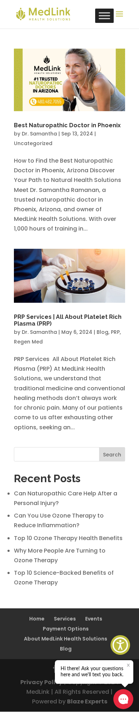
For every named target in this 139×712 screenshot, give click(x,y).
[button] (120, 645)
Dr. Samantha (39, 133)
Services (65, 618)
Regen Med (28, 341)
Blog (102, 332)
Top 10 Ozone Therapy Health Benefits (68, 538)
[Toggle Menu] (104, 15)
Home (37, 618)
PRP (115, 332)
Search (112, 454)
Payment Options (66, 628)
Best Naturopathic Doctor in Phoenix (67, 125)
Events (93, 618)
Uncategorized (33, 143)
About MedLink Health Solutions (65, 638)
